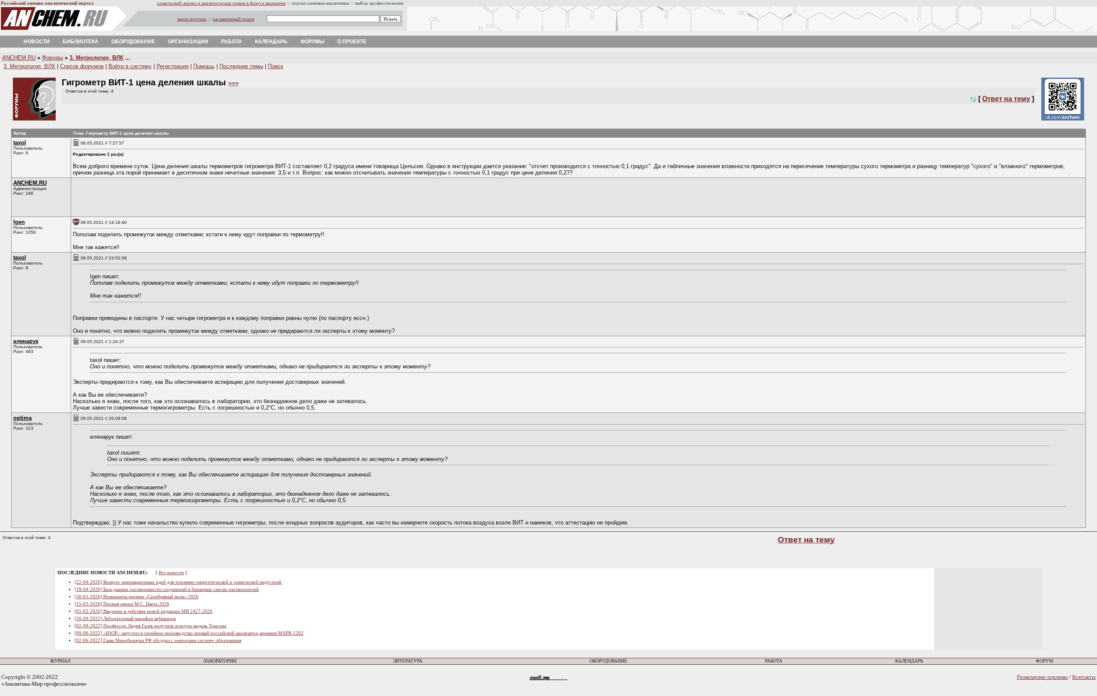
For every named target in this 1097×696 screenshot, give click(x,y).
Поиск (275, 66)
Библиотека (81, 42)
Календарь (271, 42)
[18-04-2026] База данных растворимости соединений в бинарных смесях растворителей (167, 589)
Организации (188, 42)
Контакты (1084, 677)
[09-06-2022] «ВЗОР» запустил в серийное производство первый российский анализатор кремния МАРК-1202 (189, 633)
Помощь (204, 66)
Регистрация (172, 66)
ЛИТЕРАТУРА (408, 661)
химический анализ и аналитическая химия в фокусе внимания (221, 3)
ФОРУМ (1044, 661)
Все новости (171, 572)
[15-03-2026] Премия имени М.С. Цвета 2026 (122, 604)
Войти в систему (130, 66)
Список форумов (82, 66)
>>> (233, 83)
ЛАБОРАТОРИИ (220, 661)
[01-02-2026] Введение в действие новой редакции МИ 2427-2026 (144, 611)
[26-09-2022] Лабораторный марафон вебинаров (125, 618)
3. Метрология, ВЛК (96, 57)
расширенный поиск (233, 19)
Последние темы (241, 66)
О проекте (351, 42)
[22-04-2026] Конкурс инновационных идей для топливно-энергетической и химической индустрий (178, 582)
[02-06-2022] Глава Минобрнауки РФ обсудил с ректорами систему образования (158, 640)
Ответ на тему (1006, 98)
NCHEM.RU (19, 57)
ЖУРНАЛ (60, 661)
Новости (37, 42)
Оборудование (133, 42)
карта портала (191, 19)
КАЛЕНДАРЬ (909, 661)
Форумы (312, 42)
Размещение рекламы (1042, 677)
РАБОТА (773, 661)
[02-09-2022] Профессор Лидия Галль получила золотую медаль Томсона (150, 626)
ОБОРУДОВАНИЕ (608, 661)
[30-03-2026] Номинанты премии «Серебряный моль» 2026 (136, 596)
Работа (231, 42)
